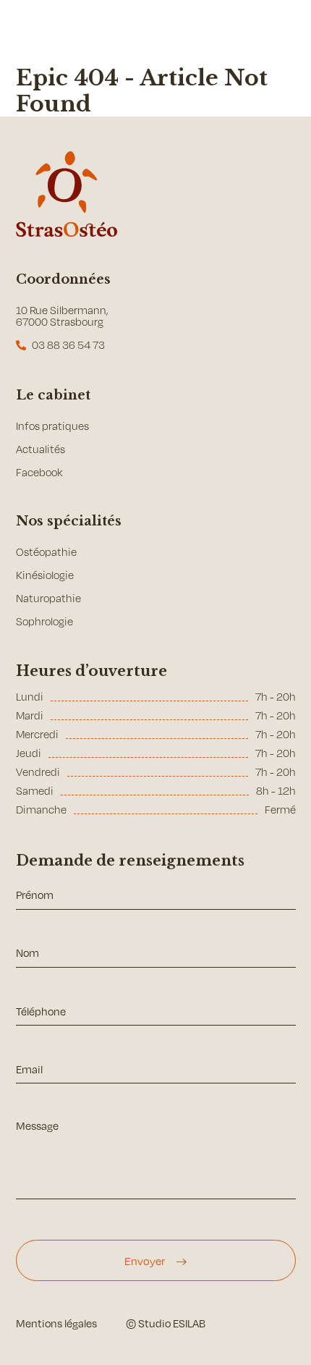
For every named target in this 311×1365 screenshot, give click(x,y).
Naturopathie (48, 598)
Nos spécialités (69, 521)
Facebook (39, 472)
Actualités (40, 449)
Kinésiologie (45, 575)
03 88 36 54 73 (68, 345)
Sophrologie (44, 621)
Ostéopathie (46, 552)
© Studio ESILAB (165, 1323)
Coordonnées (63, 279)
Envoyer (144, 1260)
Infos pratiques (52, 426)
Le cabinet (53, 395)
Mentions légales (56, 1323)
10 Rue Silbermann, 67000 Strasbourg (62, 316)
